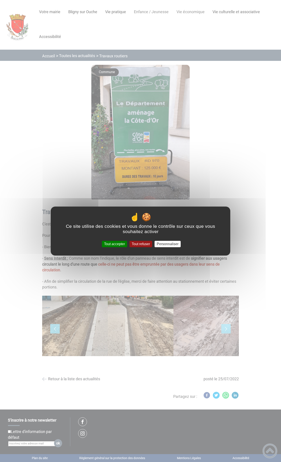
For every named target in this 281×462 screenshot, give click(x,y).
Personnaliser (167, 244)
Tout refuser (141, 244)
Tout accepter (114, 244)
